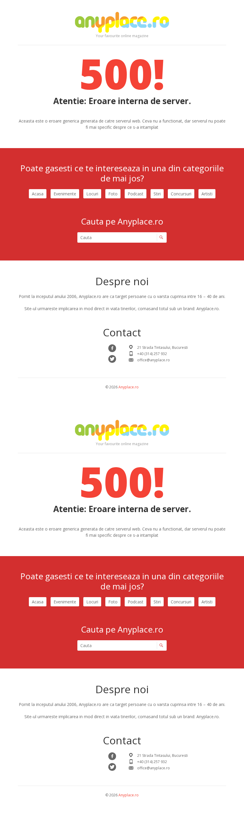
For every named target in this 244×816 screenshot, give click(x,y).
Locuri (92, 194)
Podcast (135, 194)
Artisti (206, 194)
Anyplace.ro (128, 387)
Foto (113, 194)
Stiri (157, 194)
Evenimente (65, 194)
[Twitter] (112, 359)
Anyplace (122, 22)
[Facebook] (112, 348)
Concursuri (181, 194)
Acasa (37, 194)
